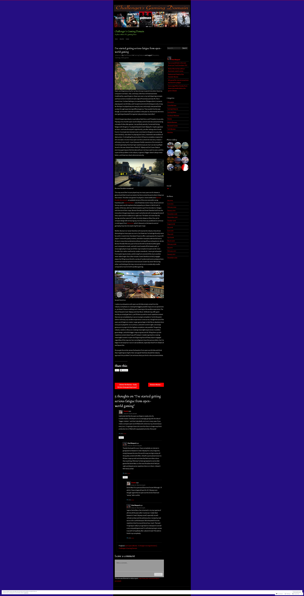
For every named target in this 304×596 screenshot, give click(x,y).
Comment (158, 574)
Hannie (126, 411)
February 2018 (171, 244)
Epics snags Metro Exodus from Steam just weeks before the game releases (177, 88)
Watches (170, 132)
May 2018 (170, 234)
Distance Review (156, 385)
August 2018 (171, 224)
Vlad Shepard (128, 55)
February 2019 (171, 207)
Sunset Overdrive (129, 203)
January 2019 (171, 210)
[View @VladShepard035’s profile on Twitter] (168, 188)
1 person (128, 473)
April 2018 (170, 237)
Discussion (155, 55)
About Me (122, 39)
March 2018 (171, 241)
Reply (121, 437)
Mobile (169, 119)
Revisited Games (172, 126)
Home (116, 39)
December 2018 (172, 214)
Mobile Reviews (172, 122)
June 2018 (170, 231)
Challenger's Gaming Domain (129, 31)
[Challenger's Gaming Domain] (152, 28)
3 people (124, 433)
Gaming (117, 58)
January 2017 (171, 254)
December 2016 (172, 258)
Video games (125, 58)
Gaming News (171, 112)
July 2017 (170, 247)
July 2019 (170, 200)
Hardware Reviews (173, 115)
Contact (127, 39)
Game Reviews (171, 105)
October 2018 (171, 221)
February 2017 (171, 251)
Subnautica (130, 223)
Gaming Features (139, 55)
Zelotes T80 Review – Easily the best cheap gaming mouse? (127, 386)
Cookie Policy (26, 592)
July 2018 (170, 227)
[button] (170, 145)
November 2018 (172, 217)
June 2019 (170, 204)
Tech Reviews (171, 129)
